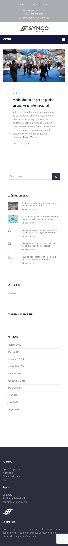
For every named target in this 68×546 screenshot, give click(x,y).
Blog (5, 480)
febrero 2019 (14, 344)
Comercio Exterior (12, 476)
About (21, 4)
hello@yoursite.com (35, 10)
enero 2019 (13, 352)
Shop (44, 4)
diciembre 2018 (16, 359)
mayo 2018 (13, 409)
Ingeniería (8, 473)
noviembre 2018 (16, 366)
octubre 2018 (14, 373)
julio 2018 (12, 395)
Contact (33, 4)
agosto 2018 (14, 388)
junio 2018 (13, 402)
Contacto (7, 494)
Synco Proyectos (11, 469)
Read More (29, 137)
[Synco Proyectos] (34, 28)
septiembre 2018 (16, 380)
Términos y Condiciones (15, 502)
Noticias (17, 93)
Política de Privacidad (14, 498)
